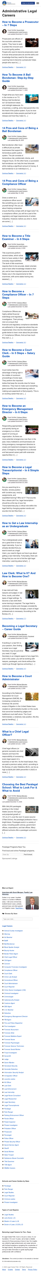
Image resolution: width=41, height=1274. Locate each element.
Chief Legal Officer (10, 957)
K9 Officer (7, 1082)
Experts (10, 1269)
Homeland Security (10, 1066)
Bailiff (6, 940)
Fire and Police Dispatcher (13, 1023)
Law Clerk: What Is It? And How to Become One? (19, 574)
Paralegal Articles (13, 800)
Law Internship (9, 1092)
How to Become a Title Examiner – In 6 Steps (16, 237)
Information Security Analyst (14, 1072)
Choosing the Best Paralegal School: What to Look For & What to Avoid (20, 787)
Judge (6, 1059)
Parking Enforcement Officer (14, 1115)
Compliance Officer (10, 970)
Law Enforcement (10, 1089)
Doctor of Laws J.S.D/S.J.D (13, 1224)
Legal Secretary (9, 1102)
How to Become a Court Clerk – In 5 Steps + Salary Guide (18, 353)
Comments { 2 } (21, 398)
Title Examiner (9, 1161)
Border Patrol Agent (11, 954)
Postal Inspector (9, 1122)
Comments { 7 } (21, 618)
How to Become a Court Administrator (17, 677)
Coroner (7, 964)
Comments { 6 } (21, 342)
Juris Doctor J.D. (10, 1218)
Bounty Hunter (9, 950)
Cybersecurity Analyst (11, 1000)
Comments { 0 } (21, 173)
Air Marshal (8, 937)
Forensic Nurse (9, 1039)
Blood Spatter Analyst (11, 947)
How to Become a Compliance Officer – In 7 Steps (18, 294)
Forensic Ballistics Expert (13, 1036)
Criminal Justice (9, 1199)
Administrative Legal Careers (18, 32)
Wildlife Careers (9, 1168)
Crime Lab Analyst (10, 977)
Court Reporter (9, 987)
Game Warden (9, 1062)
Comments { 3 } (21, 67)
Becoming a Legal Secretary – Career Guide (19, 627)
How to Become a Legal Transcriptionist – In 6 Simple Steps (20, 470)
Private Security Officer (12, 1142)
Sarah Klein (20, 30)
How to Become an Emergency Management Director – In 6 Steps (17, 409)
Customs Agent (9, 1003)
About (4, 1269)
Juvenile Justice (9, 1079)
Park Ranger (8, 1112)
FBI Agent (7, 1020)
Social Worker (9, 1151)
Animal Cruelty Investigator (13, 931)
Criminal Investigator (11, 993)
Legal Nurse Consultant (12, 1095)
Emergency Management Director (16, 1016)
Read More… (20, 908)
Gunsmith (7, 1056)
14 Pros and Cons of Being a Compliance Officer (20, 182)
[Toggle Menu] (37, 3)
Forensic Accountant (11, 1029)
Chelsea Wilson (22, 136)
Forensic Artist (9, 1033)
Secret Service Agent (11, 1145)
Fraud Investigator (10, 1053)
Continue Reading (7, 67)
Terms (24, 1269)
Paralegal (31, 636)
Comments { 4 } (21, 120)
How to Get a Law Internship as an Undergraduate (20, 524)
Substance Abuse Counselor (14, 1158)
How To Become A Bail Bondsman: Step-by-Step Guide (18, 78)
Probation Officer (10, 1128)
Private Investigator (11, 1125)
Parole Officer (9, 1118)
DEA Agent (8, 1006)
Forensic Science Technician (14, 1046)
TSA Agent (8, 1165)
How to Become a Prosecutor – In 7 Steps (20, 23)
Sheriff (6, 1148)
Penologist (7, 1135)
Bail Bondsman (9, 944)
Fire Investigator (10, 1026)
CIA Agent (7, 960)
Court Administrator (11, 983)
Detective (7, 1013)
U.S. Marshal (8, 1010)
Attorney (7, 934)
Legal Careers (7, 926)
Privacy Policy (32, 1269)
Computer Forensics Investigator (15, 967)
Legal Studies (9, 1192)
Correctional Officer (11, 980)
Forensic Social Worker (12, 1049)
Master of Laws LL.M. (11, 1221)
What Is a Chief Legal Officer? (15, 733)
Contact (17, 1269)
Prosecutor (8, 1132)
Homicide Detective (11, 1069)
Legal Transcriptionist (11, 1105)
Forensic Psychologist (11, 1043)
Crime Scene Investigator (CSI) (15, 990)
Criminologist (8, 996)
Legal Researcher (10, 1099)
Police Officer (8, 1138)
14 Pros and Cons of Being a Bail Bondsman (20, 129)
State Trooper (9, 1155)
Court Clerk (8, 973)
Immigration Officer (10, 1076)
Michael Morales (22, 581)
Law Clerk (7, 1085)
